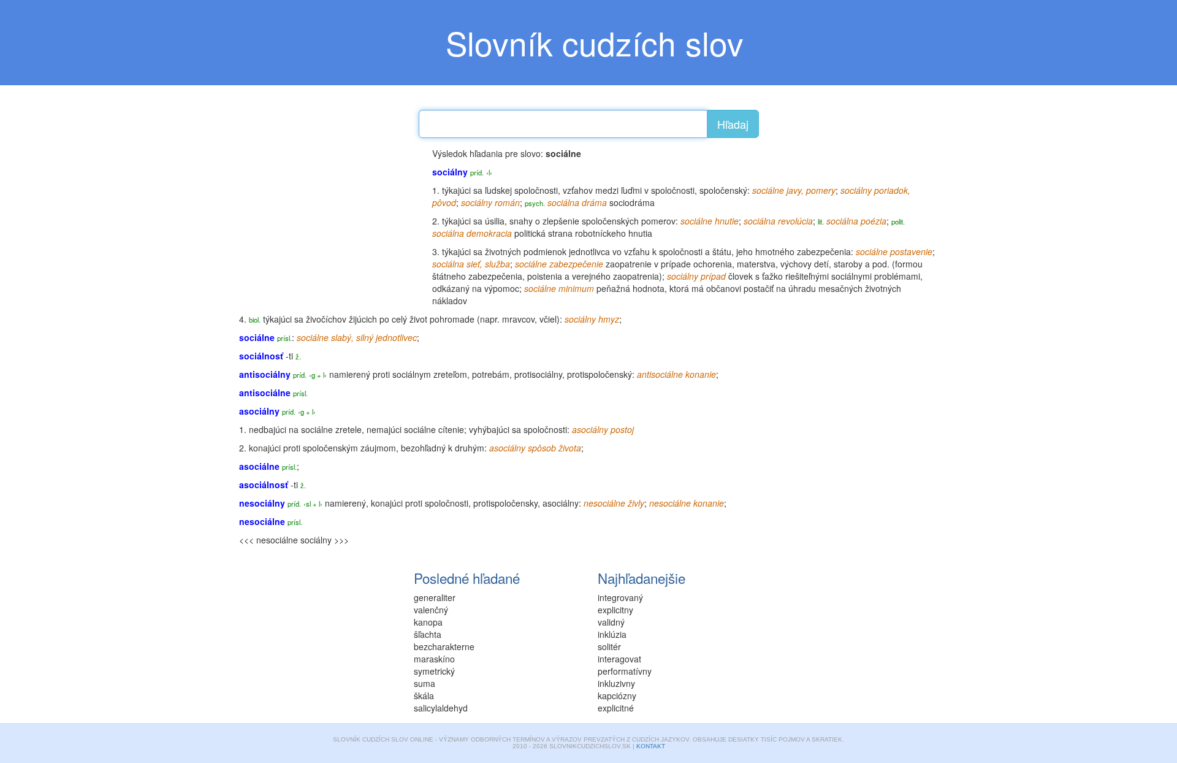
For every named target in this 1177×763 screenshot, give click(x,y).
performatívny (625, 671)
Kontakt (650, 746)
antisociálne (660, 374)
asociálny (561, 503)
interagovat (619, 659)
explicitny (615, 610)
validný (611, 622)
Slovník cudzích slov (595, 42)
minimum (576, 288)
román (507, 202)
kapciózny (617, 695)
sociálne (768, 190)
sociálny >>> (324, 540)
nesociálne (604, 503)
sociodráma (632, 202)
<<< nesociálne (268, 540)
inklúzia (612, 634)
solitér (609, 646)
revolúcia (795, 221)
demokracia (489, 233)
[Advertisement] (331, 224)
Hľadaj (732, 124)
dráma (594, 202)
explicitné (616, 708)
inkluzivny (616, 683)
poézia (873, 221)
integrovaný (620, 597)
